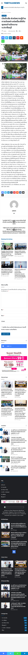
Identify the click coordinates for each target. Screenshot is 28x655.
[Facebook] (2, 192)
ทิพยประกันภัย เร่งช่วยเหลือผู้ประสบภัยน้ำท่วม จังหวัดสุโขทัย (20, 252)
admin (5, 31)
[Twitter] (5, 192)
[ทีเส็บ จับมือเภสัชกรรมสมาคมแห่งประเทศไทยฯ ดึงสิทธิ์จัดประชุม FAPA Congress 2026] (7, 264)
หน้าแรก (3, 484)
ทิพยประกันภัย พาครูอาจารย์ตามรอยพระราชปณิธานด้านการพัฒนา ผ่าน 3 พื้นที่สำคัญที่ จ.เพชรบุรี (20, 392)
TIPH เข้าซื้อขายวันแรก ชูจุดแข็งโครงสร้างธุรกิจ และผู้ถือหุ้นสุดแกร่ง (18, 467)
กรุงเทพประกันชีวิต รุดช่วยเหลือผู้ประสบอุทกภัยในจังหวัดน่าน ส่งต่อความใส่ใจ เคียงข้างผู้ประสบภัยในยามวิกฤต (7, 412)
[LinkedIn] (8, 192)
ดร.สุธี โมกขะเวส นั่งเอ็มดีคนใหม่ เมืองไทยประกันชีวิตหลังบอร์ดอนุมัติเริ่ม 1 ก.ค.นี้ (18, 431)
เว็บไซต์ (3, 321)
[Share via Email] (23, 192)
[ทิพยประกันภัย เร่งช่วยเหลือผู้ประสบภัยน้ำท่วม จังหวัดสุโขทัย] (21, 246)
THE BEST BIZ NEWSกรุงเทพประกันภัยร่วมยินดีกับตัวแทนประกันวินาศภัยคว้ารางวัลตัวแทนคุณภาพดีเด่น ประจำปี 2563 (19, 441)
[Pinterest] (14, 192)
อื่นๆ (3, 630)
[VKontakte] (20, 192)
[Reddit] (17, 192)
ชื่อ (2, 309)
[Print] (2, 195)
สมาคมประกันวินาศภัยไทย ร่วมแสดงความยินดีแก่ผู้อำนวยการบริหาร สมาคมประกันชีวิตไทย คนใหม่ (7, 392)
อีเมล (2, 315)
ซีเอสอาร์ (3, 496)
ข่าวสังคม (9, 12)
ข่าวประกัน (3, 487)
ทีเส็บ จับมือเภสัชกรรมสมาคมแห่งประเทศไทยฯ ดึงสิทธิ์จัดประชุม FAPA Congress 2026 (7, 272)
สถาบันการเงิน (4, 489)
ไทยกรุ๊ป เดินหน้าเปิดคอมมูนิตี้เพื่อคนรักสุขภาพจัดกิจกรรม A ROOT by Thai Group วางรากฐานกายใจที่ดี (7, 254)
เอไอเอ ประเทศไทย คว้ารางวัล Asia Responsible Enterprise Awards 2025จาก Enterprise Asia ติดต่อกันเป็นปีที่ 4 (20, 273)
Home (4, 12)
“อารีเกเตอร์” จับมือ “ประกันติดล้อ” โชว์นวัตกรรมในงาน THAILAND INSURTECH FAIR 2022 (18, 450)
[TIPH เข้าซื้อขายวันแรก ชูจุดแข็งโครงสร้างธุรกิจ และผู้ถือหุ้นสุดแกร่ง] (5, 468)
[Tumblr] (11, 192)
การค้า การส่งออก (5, 492)
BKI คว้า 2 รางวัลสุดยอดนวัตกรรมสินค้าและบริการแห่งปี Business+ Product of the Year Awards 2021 (18, 459)
